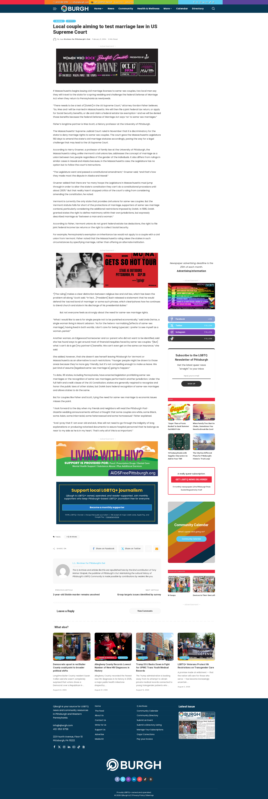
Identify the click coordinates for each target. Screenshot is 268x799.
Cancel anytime (112, 517)
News (70, 21)
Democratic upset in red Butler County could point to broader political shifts (69, 667)
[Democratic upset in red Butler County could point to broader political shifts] (71, 647)
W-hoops (172, 595)
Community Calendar (191, 539)
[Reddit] (148, 548)
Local (60, 658)
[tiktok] (191, 338)
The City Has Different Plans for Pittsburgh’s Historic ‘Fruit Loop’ (202, 456)
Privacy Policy (138, 795)
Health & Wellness (106, 658)
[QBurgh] (75, 8)
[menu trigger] (56, 8)
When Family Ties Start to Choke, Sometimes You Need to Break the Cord (204, 426)
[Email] (156, 548)
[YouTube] (207, 2)
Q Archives (72, 537)
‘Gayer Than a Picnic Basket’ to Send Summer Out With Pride (178, 426)
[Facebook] (194, 2)
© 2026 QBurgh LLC (122, 795)
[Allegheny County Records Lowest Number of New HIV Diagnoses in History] (113, 647)
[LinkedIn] (203, 2)
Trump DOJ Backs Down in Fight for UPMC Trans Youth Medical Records (153, 667)
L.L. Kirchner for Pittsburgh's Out (75, 39)
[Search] (213, 8)
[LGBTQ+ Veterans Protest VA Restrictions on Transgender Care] (196, 647)
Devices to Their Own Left (204, 595)
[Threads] (213, 2)
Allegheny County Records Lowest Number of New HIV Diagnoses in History (113, 667)
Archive (59, 21)
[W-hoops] (179, 584)
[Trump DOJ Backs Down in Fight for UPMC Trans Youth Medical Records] (155, 647)
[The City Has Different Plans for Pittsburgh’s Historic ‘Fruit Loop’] (204, 441)
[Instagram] (200, 2)
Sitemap (150, 795)
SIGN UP (191, 384)
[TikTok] (210, 2)
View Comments (145, 611)
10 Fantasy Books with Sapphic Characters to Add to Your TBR (177, 456)
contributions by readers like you (137, 576)
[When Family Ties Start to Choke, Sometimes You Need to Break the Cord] (204, 412)
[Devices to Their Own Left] (204, 584)
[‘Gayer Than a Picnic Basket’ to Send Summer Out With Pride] (179, 412)
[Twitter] (197, 2)
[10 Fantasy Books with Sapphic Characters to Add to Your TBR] (179, 441)
